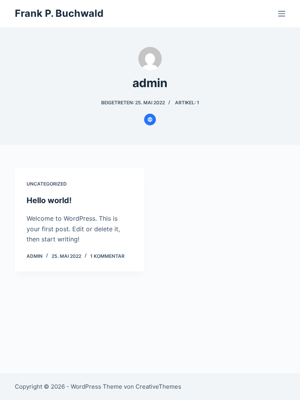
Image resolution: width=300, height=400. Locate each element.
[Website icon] (150, 119)
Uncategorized (47, 184)
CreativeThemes (158, 386)
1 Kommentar (107, 256)
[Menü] (281, 13)
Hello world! (49, 200)
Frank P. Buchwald (59, 13)
